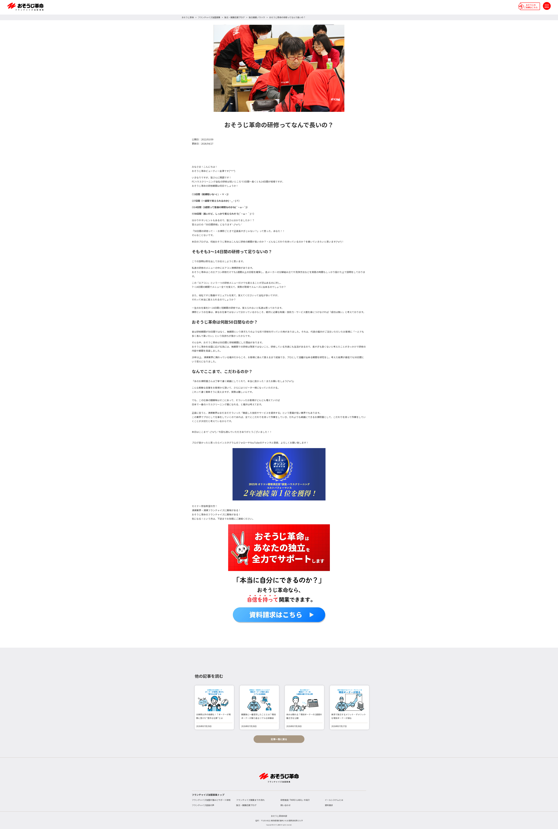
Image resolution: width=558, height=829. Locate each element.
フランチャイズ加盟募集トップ (208, 794)
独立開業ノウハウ (257, 17)
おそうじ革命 (188, 17)
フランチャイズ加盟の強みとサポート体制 (211, 799)
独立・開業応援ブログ (234, 17)
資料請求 (329, 805)
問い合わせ (285, 805)
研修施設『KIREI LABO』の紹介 (295, 799)
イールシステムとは (334, 799)
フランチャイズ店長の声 (203, 805)
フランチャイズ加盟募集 (209, 17)
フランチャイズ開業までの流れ (250, 799)
